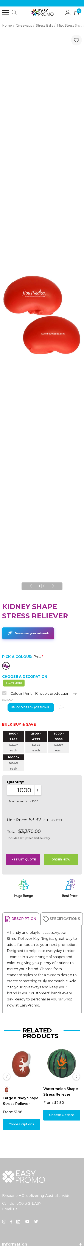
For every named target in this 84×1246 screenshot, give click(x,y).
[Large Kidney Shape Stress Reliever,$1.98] (21, 1064)
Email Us (9, 1209)
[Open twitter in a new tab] (36, 1222)
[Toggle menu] (5, 12)
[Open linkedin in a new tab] (19, 1222)
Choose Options (21, 1124)
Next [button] (53, 586)
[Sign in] (68, 12)
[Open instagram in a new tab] (4, 1222)
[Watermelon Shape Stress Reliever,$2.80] (61, 1064)
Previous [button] (31, 586)
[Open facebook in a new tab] (11, 1222)
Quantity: (15, 782)
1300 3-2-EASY (28, 1203)
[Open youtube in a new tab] (28, 1222)
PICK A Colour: (22, 657)
